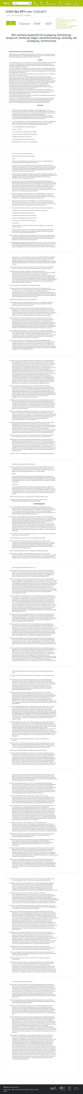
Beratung (59, 24)
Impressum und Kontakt (21, 1089)
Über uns (6, 1087)
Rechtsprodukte (51, 4)
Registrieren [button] (68, 4)
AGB (13, 1089)
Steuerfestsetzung (61, 26)
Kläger (64, 24)
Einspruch (68, 22)
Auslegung (59, 28)
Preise (60, 4)
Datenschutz (7, 1089)
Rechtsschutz (68, 28)
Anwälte (35, 4)
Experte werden (14, 1087)
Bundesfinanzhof (17, 15)
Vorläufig (71, 26)
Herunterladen (11, 24)
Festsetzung (60, 22)
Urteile (8, 15)
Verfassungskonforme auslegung (66, 20)
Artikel (42, 4)
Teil (76, 26)
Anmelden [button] (76, 4)
